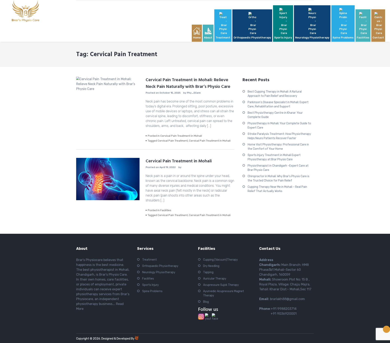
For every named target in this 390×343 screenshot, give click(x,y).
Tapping (208, 272)
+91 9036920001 (278, 314)
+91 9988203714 (284, 309)
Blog (206, 302)
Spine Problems (152, 291)
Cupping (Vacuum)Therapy (220, 259)
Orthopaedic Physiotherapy (160, 266)
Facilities (165, 210)
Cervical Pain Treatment (173, 140)
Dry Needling (211, 266)
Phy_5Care (194, 92)
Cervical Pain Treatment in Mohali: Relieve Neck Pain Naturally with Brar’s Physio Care (188, 83)
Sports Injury (150, 285)
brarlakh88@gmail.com (287, 299)
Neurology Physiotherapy (158, 272)
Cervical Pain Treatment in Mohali (181, 135)
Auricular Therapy (214, 278)
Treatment (149, 259)
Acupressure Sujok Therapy (221, 285)
